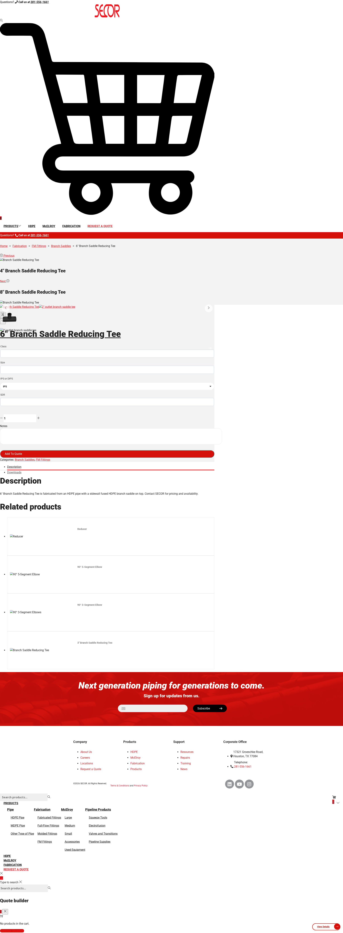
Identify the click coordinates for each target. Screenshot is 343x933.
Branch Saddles (61, 246)
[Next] (209, 308)
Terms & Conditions (119, 785)
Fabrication (20, 246)
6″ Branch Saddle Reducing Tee (60, 334)
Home (4, 246)
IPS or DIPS (6, 378)
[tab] (110, 467)
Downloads (14, 472)
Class (3, 346)
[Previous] (6, 308)
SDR (2, 394)
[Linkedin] (229, 784)
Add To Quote (13, 454)
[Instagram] (249, 784)
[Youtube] (239, 784)
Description (14, 467)
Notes (3, 426)
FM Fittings (39, 246)
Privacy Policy (141, 785)
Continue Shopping (12, 930)
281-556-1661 (40, 2)
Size (2, 362)
